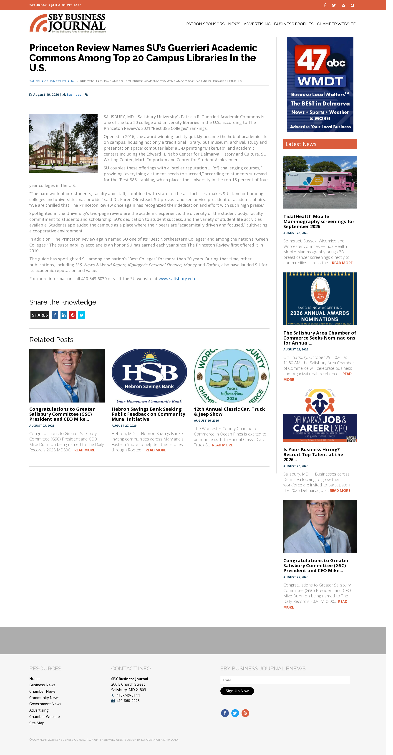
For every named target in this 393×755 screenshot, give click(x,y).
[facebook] (325, 5)
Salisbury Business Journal (52, 81)
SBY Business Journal (70, 740)
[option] (320, 84)
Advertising (257, 24)
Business (74, 94)
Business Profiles (294, 24)
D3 (143, 740)
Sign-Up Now (237, 690)
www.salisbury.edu (177, 278)
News (234, 24)
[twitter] (334, 5)
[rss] (344, 5)
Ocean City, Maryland (162, 740)
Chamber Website (336, 24)
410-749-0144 (128, 695)
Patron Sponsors (205, 24)
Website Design (126, 740)
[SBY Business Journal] (67, 23)
